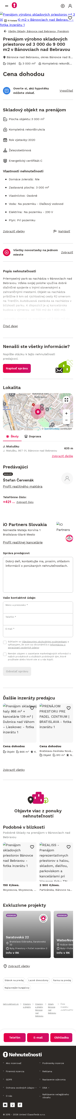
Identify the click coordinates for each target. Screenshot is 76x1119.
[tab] (12, 436)
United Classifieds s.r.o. (32, 1114)
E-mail (38, 1037)
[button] (38, 326)
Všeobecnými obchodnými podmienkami (44, 641)
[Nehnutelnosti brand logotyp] (6, 6)
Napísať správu (17, 368)
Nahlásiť (64, 231)
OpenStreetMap (52, 428)
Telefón (14, 1037)
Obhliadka (61, 1037)
